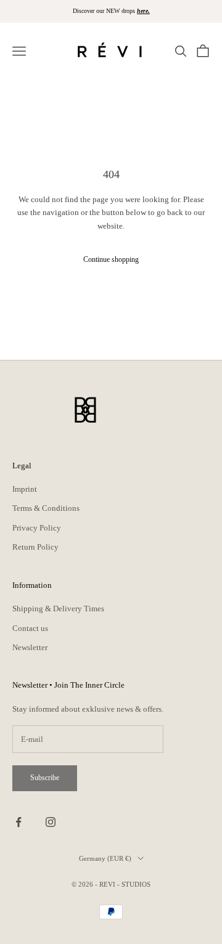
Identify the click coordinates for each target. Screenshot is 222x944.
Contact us (30, 628)
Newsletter (29, 647)
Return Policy (35, 546)
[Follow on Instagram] (50, 822)
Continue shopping (111, 259)
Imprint (24, 489)
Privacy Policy (36, 527)
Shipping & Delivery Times (58, 608)
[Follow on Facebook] (18, 822)
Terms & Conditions (46, 508)
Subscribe (44, 777)
